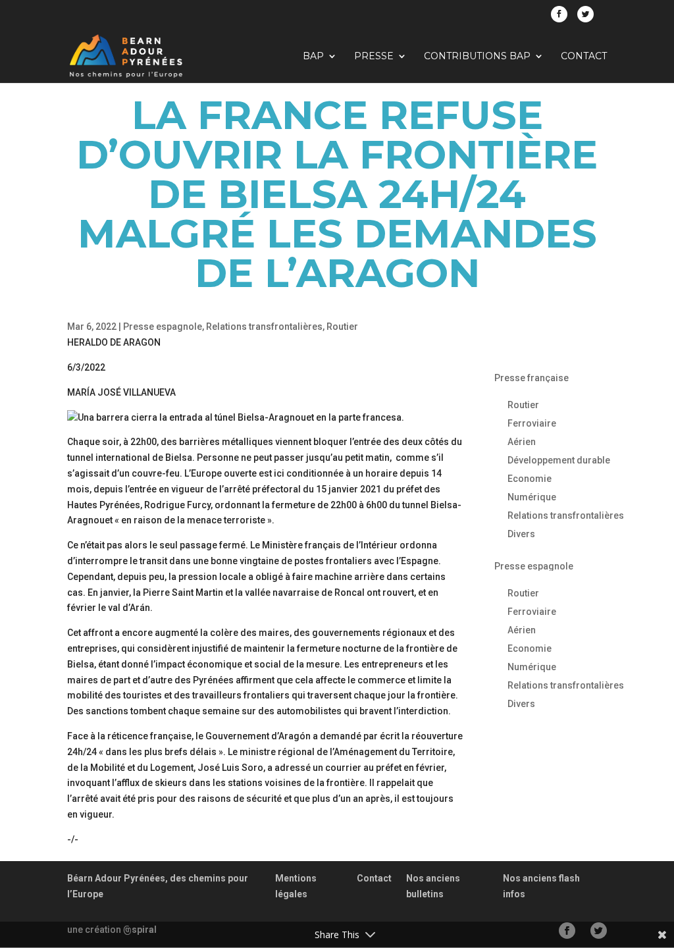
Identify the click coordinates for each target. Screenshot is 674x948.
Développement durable (558, 460)
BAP (313, 56)
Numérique (531, 497)
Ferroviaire (531, 423)
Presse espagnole (162, 326)
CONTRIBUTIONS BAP (477, 56)
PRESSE (374, 56)
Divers (521, 534)
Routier (342, 326)
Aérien (521, 441)
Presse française (531, 377)
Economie (529, 478)
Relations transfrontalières (264, 326)
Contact (584, 56)
